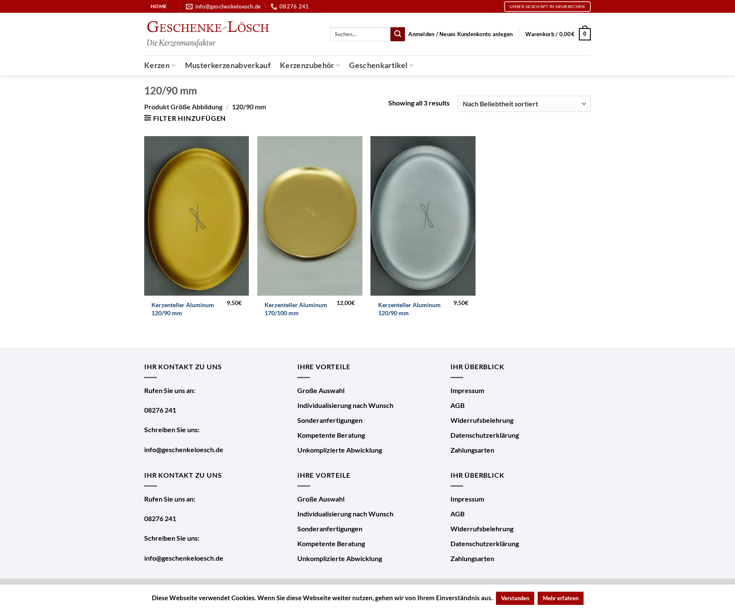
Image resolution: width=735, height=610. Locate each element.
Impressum (467, 390)
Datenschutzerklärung (484, 435)
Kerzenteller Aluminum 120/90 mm (182, 308)
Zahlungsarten (472, 450)
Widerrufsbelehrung (481, 420)
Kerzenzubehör (307, 65)
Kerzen (157, 65)
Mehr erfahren (560, 598)
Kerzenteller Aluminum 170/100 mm (296, 308)
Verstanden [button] (515, 598)
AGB (457, 405)
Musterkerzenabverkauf (228, 65)
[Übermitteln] (397, 34)
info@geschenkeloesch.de (183, 449)
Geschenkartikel (378, 65)
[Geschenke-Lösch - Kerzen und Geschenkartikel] (207, 34)
